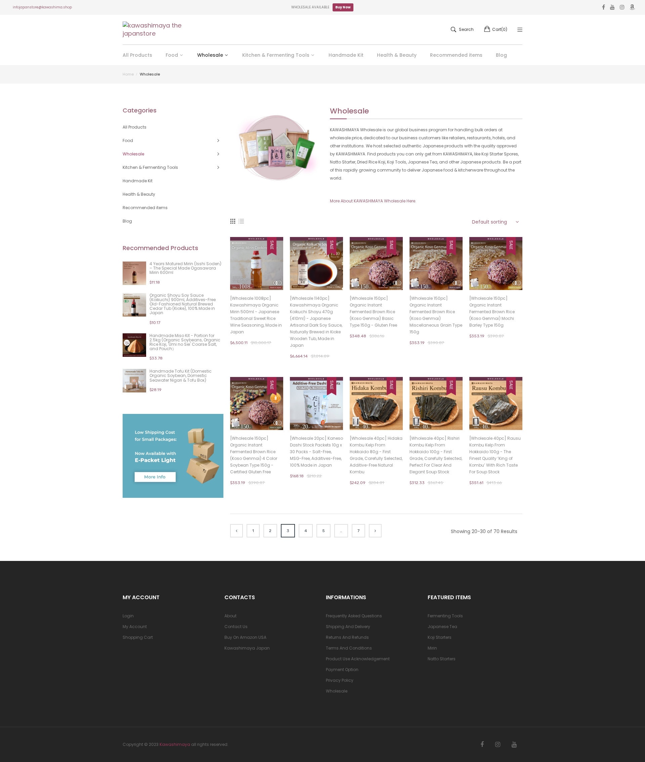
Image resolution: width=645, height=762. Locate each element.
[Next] (375, 530)
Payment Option (342, 669)
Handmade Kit (138, 181)
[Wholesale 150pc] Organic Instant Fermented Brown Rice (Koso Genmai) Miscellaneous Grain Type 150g (436, 315)
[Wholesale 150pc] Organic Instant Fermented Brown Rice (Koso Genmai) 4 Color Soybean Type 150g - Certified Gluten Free (253, 455)
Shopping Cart (138, 637)
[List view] (241, 221)
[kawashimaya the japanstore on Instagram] (497, 745)
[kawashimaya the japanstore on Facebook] (482, 745)
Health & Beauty (139, 194)
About (230, 616)
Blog (127, 221)
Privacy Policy (339, 680)
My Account (135, 626)
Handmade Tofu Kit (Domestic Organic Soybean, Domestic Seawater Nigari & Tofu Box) (180, 375)
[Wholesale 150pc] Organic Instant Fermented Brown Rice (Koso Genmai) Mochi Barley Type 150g (492, 311)
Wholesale (336, 691)
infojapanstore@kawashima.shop (42, 7)
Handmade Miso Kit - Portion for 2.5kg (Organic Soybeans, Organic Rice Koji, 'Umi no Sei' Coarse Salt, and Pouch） (184, 342)
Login (128, 616)
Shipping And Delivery (348, 626)
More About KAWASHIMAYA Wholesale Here (372, 201)
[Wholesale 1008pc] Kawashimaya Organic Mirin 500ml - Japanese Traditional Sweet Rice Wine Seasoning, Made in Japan (256, 315)
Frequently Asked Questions (354, 616)
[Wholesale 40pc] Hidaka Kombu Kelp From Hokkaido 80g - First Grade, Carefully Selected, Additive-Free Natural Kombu (376, 455)
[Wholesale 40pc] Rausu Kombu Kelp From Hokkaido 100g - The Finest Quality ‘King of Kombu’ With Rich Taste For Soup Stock (495, 455)
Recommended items (145, 207)
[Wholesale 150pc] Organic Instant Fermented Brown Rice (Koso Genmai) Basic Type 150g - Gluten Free (373, 311)
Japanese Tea (442, 626)
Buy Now (343, 7)
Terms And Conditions (349, 648)
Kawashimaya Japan (247, 648)
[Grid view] (232, 221)
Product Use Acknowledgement (358, 659)
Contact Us (236, 626)
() (499, 29)
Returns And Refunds (347, 637)
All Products (134, 127)
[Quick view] (281, 278)
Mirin (432, 648)
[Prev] (236, 530)
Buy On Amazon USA (245, 637)
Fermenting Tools (445, 616)
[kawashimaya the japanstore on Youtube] (514, 745)
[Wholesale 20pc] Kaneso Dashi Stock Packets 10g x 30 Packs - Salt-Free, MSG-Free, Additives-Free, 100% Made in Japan (316, 451)
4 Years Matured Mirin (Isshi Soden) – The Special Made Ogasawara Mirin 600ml (185, 268)
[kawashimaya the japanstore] (153, 29)
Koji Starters (440, 637)
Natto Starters (442, 659)
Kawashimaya (175, 744)
